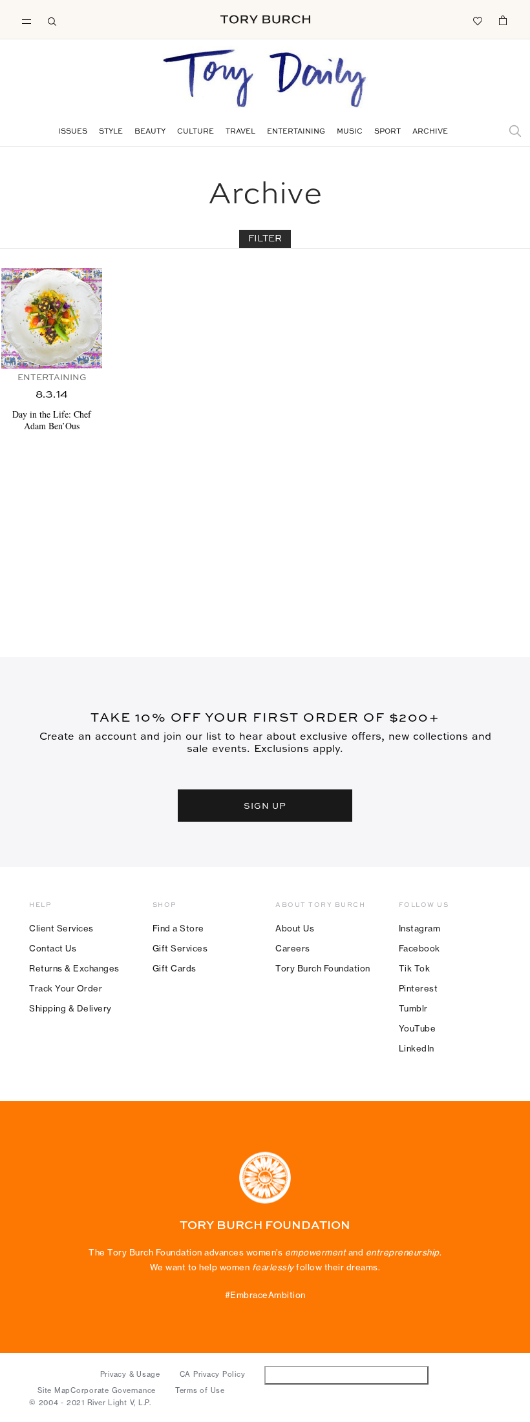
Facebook (419, 948)
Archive (430, 132)
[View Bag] (502, 20)
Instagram (420, 928)
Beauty (149, 132)
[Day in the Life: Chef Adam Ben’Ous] (51, 318)
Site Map (53, 1390)
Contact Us (52, 948)
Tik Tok (414, 968)
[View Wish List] (477, 20)
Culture (195, 132)
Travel (240, 132)
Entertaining (296, 132)
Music (350, 132)
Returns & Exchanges (74, 968)
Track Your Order (65, 988)
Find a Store (178, 928)
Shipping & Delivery (70, 1008)
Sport (387, 132)
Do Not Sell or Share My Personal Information (346, 1374)
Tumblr (413, 1008)
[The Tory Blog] (265, 79)
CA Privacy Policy (213, 1374)
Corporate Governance (113, 1390)
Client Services (61, 928)
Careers (292, 948)
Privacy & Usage (130, 1374)
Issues (72, 132)
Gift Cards (174, 968)
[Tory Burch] (265, 19)
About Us (294, 928)
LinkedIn (416, 1048)
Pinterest (418, 988)
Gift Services (180, 948)
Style (111, 132)
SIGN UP (265, 805)
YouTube (417, 1028)
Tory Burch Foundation (322, 968)
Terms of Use (200, 1390)
